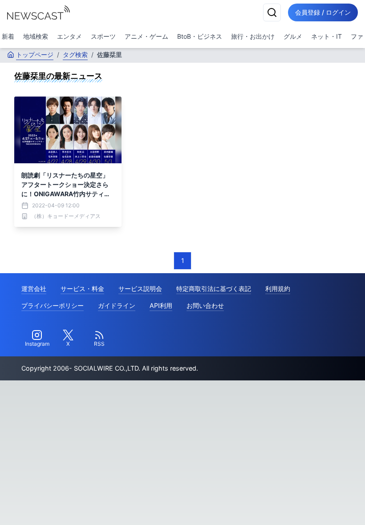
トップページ (34, 54)
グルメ (293, 36)
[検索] (272, 12)
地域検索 (35, 36)
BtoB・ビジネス (199, 36)
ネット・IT (326, 36)
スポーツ (103, 36)
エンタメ (69, 36)
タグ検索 (75, 54)
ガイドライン (116, 305)
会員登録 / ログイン (323, 12)
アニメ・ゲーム (146, 36)
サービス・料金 (82, 288)
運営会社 (33, 288)
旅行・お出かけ (253, 36)
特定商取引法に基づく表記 (213, 288)
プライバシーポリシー (52, 305)
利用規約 (277, 288)
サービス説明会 (140, 288)
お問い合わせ (205, 305)
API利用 (161, 305)
